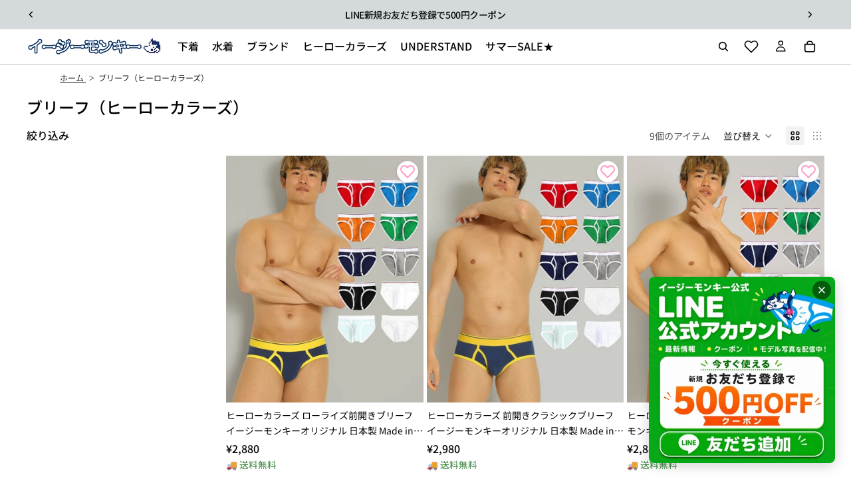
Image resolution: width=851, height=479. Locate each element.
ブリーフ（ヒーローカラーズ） (153, 77)
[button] (748, 135)
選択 (414, 382)
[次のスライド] (809, 14)
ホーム (73, 77)
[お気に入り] (751, 46)
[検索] (723, 46)
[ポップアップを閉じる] (821, 290)
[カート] (809, 46)
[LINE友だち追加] (742, 370)
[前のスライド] (31, 14)
